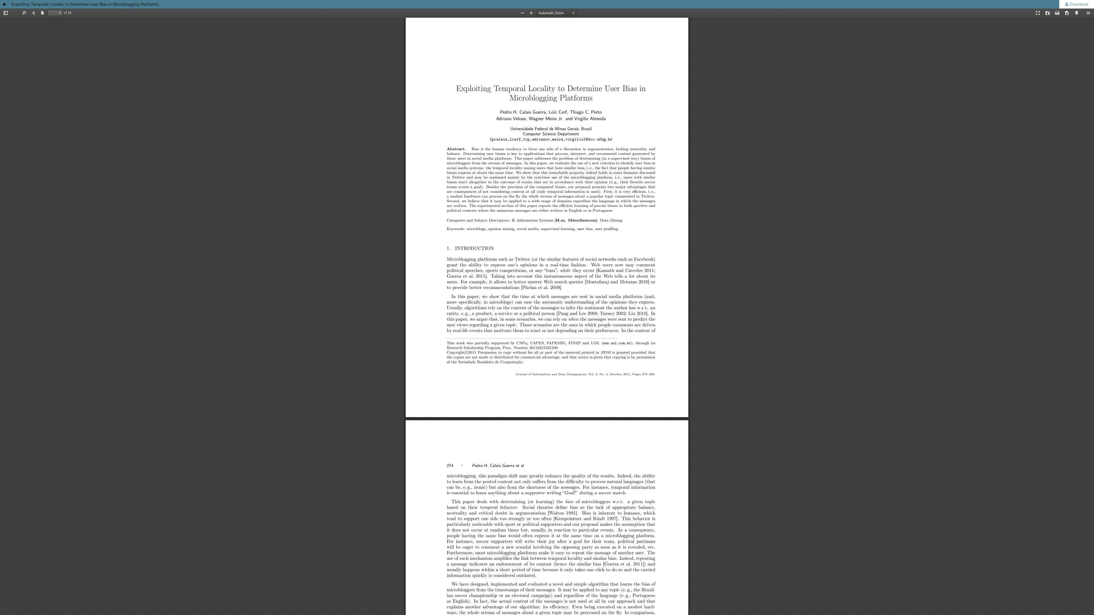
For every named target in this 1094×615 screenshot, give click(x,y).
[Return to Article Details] (4, 4)
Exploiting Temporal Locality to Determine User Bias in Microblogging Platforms (84, 4)
